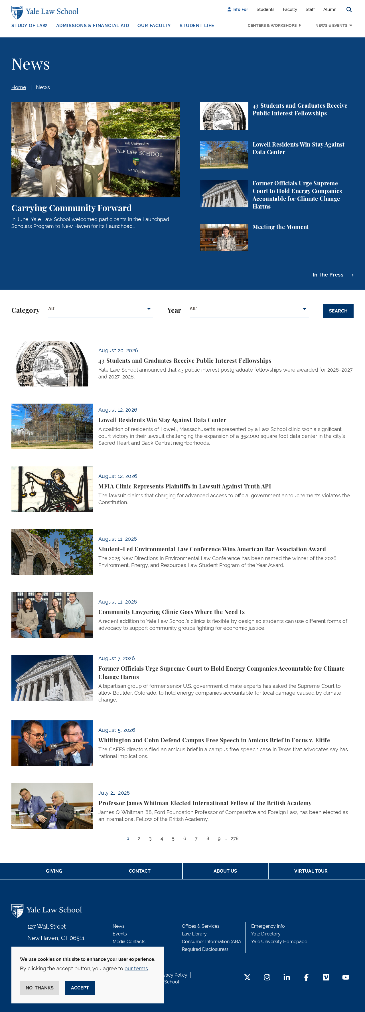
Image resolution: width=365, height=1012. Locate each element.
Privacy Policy (172, 975)
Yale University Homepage (279, 941)
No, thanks (40, 988)
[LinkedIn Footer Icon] (286, 978)
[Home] (46, 12)
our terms (136, 968)
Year (174, 311)
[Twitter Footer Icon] (247, 978)
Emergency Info (268, 926)
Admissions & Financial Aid (92, 25)
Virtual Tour (311, 871)
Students (265, 9)
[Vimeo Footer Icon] (326, 978)
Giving (54, 871)
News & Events (331, 25)
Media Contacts (129, 941)
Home (18, 87)
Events (120, 934)
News (43, 87)
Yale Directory (266, 934)
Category (25, 311)
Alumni (330, 9)
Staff (310, 9)
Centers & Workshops (272, 25)
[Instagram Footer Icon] (267, 978)
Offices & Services (201, 926)
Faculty (290, 9)
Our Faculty (154, 25)
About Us (225, 871)
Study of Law (29, 25)
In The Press (328, 275)
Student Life (197, 25)
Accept (80, 988)
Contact (140, 871)
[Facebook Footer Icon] (306, 978)
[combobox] (100, 311)
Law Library (194, 934)
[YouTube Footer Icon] (345, 978)
